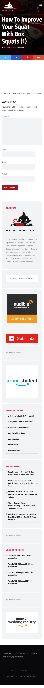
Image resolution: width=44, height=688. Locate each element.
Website (5, 174)
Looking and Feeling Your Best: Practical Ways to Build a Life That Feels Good (23, 483)
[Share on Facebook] (16, 57)
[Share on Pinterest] (27, 57)
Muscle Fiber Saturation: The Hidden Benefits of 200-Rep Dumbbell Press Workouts (22, 517)
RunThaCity (8, 47)
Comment (6, 117)
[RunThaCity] (9, 7)
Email (4, 162)
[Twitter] (5, 57)
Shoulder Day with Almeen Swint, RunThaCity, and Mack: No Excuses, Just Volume (23, 494)
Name (5, 150)
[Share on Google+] (38, 57)
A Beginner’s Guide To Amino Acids (21, 416)
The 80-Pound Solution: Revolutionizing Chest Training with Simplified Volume (21, 506)
